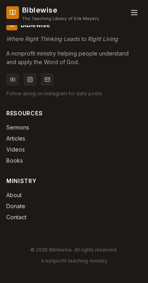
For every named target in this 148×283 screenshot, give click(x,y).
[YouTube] (12, 79)
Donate (15, 206)
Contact (16, 217)
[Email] (47, 79)
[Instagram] (30, 79)
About (14, 195)
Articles (15, 138)
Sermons (17, 127)
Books (14, 160)
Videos (15, 149)
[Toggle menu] (134, 12)
